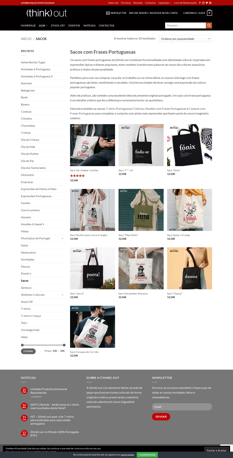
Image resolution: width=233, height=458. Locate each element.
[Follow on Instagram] (203, 3)
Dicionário (27, 175)
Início (26, 39)
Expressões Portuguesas (36, 196)
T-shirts (26, 308)
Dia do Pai (27, 160)
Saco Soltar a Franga (178, 235)
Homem (26, 217)
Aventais (26, 83)
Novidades (27, 259)
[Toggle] (62, 238)
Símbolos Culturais (33, 294)
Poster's (26, 273)
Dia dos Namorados (33, 167)
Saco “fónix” (174, 170)
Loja (42, 25)
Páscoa (25, 266)
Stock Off (58, 25)
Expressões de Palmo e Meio (38, 189)
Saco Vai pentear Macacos (133, 293)
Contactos (150, 2)
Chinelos (26, 118)
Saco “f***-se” (126, 170)
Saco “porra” (77, 293)
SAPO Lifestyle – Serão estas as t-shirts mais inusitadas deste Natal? (54, 406)
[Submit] (209, 25)
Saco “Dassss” (174, 293)
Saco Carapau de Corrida (84, 351)
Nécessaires (28, 252)
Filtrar (28, 351)
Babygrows (28, 90)
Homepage (28, 25)
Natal (24, 245)
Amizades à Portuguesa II (37, 76)
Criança (26, 132)
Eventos (74, 25)
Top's (24, 322)
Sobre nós (113, 2)
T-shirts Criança (31, 315)
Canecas (26, 111)
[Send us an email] (210, 3)
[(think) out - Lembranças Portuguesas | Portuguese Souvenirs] (46, 13)
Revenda (138, 2)
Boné (24, 97)
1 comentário (41, 396)
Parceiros (126, 2)
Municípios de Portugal (35, 238)
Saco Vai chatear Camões (84, 170)
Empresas (27, 182)
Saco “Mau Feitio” (128, 235)
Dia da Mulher (30, 153)
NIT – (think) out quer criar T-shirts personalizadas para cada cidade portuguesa (52, 420)
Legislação (163, 2)
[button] (116, 13)
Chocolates (28, 125)
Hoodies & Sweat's (32, 224)
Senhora (26, 287)
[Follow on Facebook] (200, 3)
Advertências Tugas (33, 62)
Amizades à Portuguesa (35, 69)
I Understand (147, 454)
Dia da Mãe (28, 146)
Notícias (90, 25)
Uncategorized (30, 329)
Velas (24, 337)
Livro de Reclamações (185, 2)
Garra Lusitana (30, 210)
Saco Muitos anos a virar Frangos (88, 235)
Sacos (24, 280)
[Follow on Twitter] (207, 3)
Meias (25, 231)
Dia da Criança (30, 139)
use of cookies (127, 454)
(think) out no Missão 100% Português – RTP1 (55, 433)
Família (25, 203)
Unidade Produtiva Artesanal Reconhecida (48, 390)
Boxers (25, 104)
